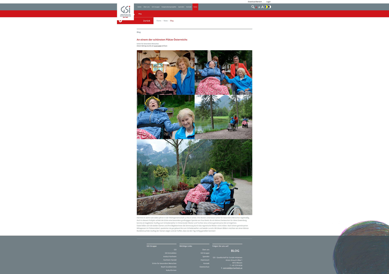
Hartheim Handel (169, 260)
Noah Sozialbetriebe (168, 267)
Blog (140, 14)
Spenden (181, 7)
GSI (175, 249)
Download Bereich (255, 2)
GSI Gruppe (156, 7)
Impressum (205, 260)
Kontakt (188, 7)
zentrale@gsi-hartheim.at (232, 268)
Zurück (146, 20)
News (195, 7)
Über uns (146, 7)
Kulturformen (171, 270)
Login (268, 2)
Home (139, 7)
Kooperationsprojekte (169, 7)
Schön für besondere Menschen (164, 263)
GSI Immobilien (170, 253)
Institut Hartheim (169, 256)
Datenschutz (204, 267)
